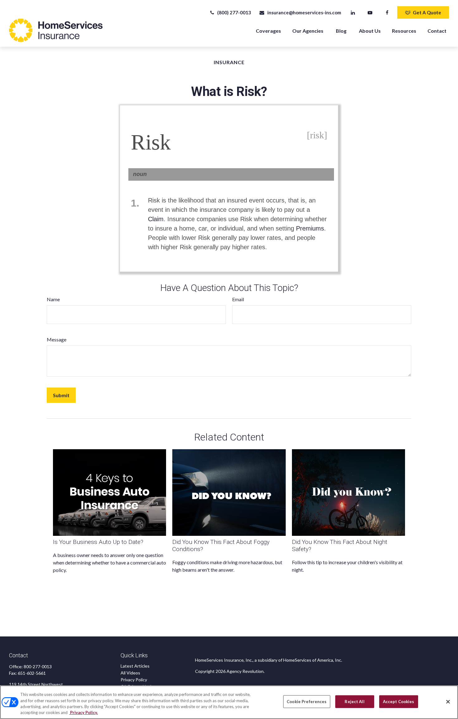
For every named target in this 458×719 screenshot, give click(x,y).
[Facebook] (387, 12)
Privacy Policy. (83, 712)
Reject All (354, 701)
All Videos (130, 672)
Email (238, 299)
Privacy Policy (134, 679)
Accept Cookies (398, 701)
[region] (229, 702)
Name (53, 299)
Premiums (310, 228)
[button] (268, 30)
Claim (156, 219)
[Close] (448, 701)
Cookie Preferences (307, 701)
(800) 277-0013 (234, 12)
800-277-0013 (38, 666)
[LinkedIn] (353, 12)
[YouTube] (370, 12)
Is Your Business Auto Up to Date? (98, 541)
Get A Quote (427, 12)
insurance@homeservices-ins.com (304, 12)
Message (56, 339)
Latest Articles (135, 666)
